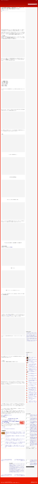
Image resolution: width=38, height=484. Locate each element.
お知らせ (4, 482)
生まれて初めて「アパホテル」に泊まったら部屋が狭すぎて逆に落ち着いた (32, 382)
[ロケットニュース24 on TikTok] (33, 0)
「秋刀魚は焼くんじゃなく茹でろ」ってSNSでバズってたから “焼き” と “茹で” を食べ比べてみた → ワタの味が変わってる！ (31, 402)
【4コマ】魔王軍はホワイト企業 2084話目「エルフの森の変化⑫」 (32, 371)
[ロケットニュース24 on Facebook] (31, 0)
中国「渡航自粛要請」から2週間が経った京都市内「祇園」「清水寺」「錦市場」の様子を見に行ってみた (32, 395)
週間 (27, 354)
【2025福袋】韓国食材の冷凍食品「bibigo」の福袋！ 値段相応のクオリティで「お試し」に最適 (33, 432)
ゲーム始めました (33, 5)
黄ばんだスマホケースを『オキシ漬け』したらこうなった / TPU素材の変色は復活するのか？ (32, 397)
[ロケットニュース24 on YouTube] (34, 0)
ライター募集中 (29, 5)
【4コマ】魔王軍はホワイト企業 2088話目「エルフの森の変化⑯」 (17, 470)
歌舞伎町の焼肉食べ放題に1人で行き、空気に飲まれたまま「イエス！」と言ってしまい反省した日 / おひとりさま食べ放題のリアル (31, 390)
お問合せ (12, 482)
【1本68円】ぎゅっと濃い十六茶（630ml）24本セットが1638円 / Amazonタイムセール (32, 340)
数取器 (32, 482)
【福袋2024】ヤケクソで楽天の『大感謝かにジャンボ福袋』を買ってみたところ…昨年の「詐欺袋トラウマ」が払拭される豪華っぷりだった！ (33, 428)
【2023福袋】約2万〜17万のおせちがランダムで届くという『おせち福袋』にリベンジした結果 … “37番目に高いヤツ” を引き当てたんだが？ (33, 441)
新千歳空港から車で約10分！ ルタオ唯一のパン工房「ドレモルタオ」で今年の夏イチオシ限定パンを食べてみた (16, 471)
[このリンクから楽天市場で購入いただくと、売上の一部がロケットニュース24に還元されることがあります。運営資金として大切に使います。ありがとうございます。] (30, 0)
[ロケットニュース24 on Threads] (32, 0)
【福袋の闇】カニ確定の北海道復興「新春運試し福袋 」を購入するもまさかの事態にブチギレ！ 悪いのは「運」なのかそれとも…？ (33, 438)
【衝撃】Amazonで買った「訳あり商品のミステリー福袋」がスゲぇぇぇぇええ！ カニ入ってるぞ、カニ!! (33, 416)
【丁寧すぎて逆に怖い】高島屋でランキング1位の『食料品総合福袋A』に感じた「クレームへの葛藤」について (33, 444)
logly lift (24, 430)
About (1, 482)
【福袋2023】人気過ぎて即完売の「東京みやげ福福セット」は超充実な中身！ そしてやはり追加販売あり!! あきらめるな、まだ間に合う (15, 433)
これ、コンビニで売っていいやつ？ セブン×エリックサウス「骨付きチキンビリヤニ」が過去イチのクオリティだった (31, 378)
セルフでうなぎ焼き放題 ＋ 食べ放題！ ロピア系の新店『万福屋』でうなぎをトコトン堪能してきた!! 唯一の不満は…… (31, 388)
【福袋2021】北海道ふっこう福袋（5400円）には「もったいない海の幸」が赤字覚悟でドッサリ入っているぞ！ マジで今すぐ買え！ (15, 446)
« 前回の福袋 (9, 418)
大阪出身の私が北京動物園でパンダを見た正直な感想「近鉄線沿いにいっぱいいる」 (32, 381)
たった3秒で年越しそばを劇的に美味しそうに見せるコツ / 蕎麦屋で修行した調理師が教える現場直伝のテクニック (19, 460)
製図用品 (34, 482)
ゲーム (18, 482)
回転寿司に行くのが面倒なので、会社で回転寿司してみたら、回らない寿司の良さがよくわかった (32, 337)
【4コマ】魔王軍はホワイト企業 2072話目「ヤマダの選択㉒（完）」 (32, 385)
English (36, 0)
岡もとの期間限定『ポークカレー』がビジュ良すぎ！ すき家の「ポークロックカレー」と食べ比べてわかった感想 (16, 469)
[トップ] (4, 5)
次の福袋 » (17, 418)
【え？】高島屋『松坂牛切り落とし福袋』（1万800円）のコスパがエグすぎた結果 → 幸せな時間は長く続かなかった (33, 419)
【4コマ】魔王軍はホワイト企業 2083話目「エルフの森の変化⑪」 (32, 373)
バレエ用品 (36, 482)
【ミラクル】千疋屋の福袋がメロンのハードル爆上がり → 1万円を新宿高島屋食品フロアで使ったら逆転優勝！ (33, 422)
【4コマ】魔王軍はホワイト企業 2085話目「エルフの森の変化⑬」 (32, 375)
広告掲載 (14, 482)
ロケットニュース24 (8, 3)
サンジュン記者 (9, 315)
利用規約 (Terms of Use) (7, 482)
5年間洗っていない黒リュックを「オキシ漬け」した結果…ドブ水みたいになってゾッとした (32, 358)
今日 (27, 353)
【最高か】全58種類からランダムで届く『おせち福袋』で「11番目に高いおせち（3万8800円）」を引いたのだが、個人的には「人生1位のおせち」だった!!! (31, 426)
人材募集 (16, 482)
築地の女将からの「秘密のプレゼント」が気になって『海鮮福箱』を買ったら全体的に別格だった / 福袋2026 (33, 435)
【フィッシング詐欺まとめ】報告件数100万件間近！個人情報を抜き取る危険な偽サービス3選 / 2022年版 (6, 460)
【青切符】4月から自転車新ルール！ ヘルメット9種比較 (32, 398)
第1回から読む (13, 418)
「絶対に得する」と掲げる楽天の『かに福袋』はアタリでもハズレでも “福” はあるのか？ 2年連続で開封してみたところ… (33, 461)
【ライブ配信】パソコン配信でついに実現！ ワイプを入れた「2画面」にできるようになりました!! (32, 333)
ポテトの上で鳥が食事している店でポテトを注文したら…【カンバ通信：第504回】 (32, 335)
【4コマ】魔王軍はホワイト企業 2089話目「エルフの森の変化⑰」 (32, 362)
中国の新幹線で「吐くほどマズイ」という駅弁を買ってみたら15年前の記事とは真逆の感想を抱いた (32, 369)
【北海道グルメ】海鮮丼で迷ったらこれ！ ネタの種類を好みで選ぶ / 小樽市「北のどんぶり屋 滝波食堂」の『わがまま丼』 (33, 464)
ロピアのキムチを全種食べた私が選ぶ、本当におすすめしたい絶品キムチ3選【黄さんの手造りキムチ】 (16, 468)
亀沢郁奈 (3, 10)
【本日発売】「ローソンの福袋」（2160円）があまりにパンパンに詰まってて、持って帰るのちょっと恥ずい (32, 392)
